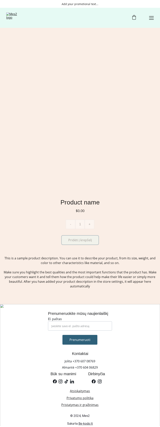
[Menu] (151, 18)
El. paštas (55, 319)
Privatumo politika (80, 398)
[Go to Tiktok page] (66, 381)
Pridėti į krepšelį (80, 240)
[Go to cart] (134, 18)
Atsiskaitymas (80, 391)
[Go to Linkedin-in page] (72, 381)
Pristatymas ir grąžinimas (80, 405)
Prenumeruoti (79, 340)
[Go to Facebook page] (55, 381)
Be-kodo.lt (85, 423)
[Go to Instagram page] (60, 381)
